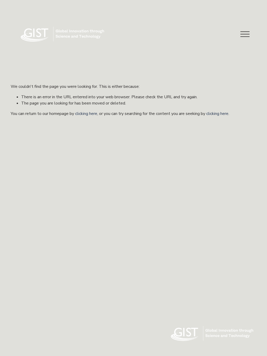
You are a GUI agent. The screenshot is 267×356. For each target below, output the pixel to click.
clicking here (86, 113)
